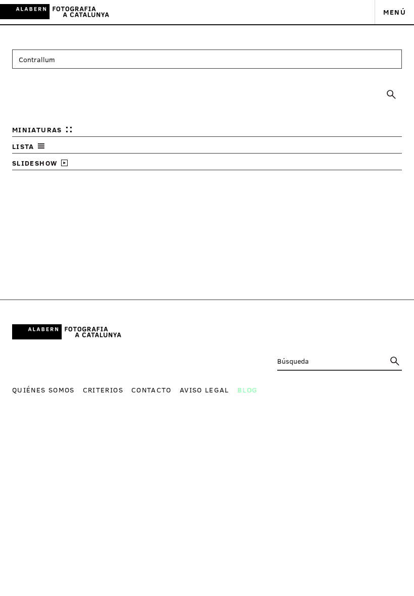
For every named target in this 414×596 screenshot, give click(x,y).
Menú (394, 12)
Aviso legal (204, 389)
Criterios (103, 389)
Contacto (151, 389)
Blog (247, 389)
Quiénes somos (43, 389)
